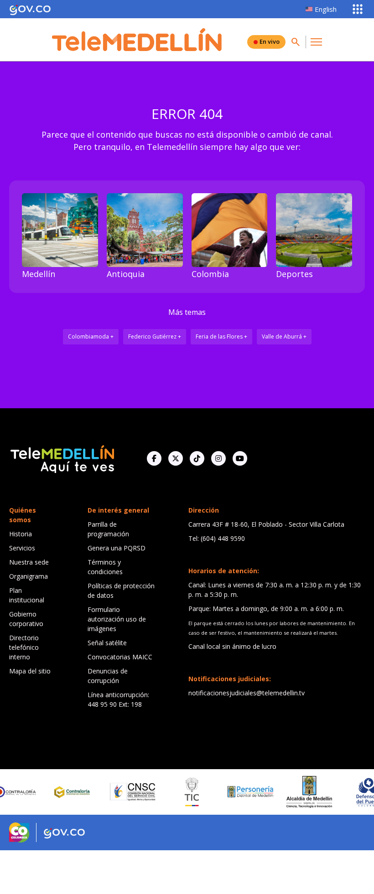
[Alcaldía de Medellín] (296, 792)
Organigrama (28, 576)
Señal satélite (107, 642)
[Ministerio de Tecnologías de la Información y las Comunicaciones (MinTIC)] (179, 792)
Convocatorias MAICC (120, 657)
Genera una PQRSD (116, 548)
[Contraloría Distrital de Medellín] (61, 792)
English (326, 9)
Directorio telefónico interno (24, 647)
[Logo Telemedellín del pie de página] (61, 458)
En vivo (270, 41)
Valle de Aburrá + (284, 336)
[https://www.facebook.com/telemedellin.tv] (154, 458)
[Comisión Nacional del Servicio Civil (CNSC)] (120, 792)
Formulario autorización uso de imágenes (117, 619)
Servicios (22, 548)
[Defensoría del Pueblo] (355, 792)
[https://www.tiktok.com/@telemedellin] (197, 458)
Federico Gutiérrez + (154, 336)
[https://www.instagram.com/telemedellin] (218, 458)
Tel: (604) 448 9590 (216, 538)
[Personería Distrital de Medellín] (237, 792)
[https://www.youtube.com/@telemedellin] (240, 458)
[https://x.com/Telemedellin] (175, 458)
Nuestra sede (29, 562)
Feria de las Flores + (221, 336)
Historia (20, 533)
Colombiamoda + (91, 336)
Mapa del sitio (30, 671)
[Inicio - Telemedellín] (137, 39)
